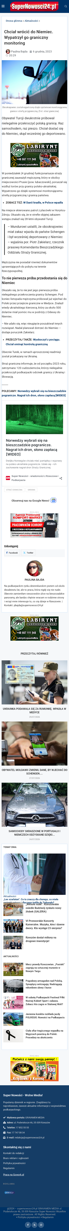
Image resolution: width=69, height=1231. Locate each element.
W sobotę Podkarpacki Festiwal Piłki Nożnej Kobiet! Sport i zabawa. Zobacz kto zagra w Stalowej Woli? (45, 1001)
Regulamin (48, 1217)
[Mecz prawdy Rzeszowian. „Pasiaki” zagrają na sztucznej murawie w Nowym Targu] (13, 969)
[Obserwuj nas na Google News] (53, 502)
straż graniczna (14, 490)
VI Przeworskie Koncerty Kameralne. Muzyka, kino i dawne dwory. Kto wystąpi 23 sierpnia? (45, 924)
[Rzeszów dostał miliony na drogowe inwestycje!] (13, 942)
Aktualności (31, 20)
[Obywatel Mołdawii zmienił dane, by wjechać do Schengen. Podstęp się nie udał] (34, 744)
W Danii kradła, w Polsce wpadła (43, 202)
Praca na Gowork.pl (13, 1174)
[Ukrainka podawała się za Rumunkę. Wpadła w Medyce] (34, 682)
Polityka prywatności (29, 1217)
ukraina (31, 490)
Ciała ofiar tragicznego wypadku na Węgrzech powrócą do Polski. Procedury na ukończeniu (44, 1034)
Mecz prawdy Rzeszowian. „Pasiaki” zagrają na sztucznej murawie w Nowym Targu (45, 968)
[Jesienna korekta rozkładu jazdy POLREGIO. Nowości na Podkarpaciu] (13, 1019)
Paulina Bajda (34, 579)
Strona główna (14, 20)
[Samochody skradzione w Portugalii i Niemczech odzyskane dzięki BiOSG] (34, 805)
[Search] (65, 6)
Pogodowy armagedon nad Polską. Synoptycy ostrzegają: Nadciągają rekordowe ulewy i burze (44, 984)
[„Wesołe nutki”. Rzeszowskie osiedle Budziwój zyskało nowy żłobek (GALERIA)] (13, 909)
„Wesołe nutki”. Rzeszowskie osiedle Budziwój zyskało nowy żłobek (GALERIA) (43, 908)
